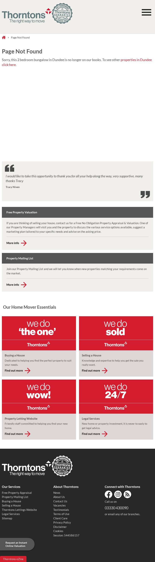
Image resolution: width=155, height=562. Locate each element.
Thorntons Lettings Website (19, 509)
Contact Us (60, 501)
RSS (127, 494)
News (56, 492)
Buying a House (11, 501)
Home (4, 38)
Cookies (58, 531)
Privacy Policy (62, 522)
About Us (59, 497)
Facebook (108, 494)
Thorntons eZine (13, 559)
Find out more (14, 370)
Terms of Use (61, 514)
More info (12, 243)
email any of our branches (124, 514)
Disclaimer (60, 526)
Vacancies (59, 505)
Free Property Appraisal (17, 492)
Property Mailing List (15, 497)
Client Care (60, 518)
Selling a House (11, 505)
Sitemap (7, 518)
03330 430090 (116, 507)
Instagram (118, 494)
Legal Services (11, 514)
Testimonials (61, 509)
